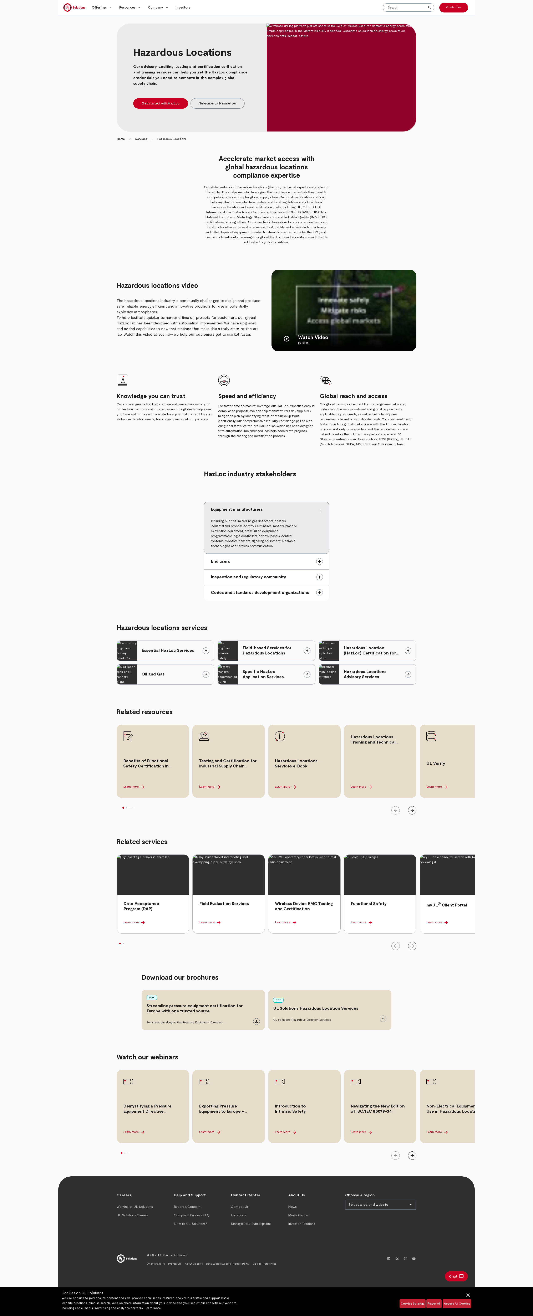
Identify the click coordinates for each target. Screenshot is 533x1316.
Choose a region (360, 1195)
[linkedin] (388, 1258)
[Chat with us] (456, 1276)
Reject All (434, 1303)
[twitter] (397, 1258)
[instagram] (405, 1258)
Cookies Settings (412, 1303)
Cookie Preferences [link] (264, 1264)
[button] (102, 7)
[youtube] (413, 1258)
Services (141, 139)
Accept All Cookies (457, 1303)
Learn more (152, 1308)
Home (121, 139)
